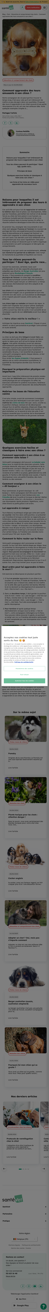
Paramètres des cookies (24, 668)
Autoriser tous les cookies (24, 681)
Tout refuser (24, 674)
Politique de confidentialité (23, 662)
